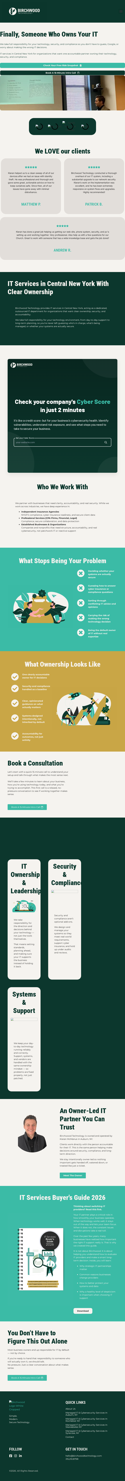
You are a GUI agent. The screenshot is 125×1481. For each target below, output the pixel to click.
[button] (120, 11)
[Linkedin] (20, 1455)
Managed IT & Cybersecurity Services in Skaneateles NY (86, 1426)
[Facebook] (10, 1455)
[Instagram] (15, 1455)
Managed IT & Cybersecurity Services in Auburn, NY (86, 1414)
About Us (70, 1409)
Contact (70, 1437)
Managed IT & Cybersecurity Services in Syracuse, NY (86, 1432)
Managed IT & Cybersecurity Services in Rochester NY (86, 1420)
